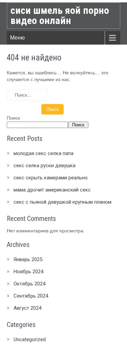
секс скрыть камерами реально (51, 178)
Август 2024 (27, 308)
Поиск (13, 118)
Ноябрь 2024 (28, 272)
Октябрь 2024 (29, 284)
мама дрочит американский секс (52, 190)
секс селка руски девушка (45, 165)
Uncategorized (30, 339)
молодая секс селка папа (43, 153)
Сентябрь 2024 (31, 296)
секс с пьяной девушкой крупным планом (62, 202)
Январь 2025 (28, 259)
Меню (17, 38)
